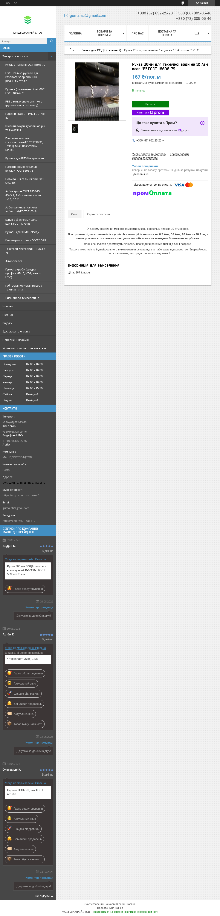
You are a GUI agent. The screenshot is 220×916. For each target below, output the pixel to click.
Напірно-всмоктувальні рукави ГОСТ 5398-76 (21, 168)
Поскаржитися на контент (107, 911)
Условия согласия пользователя (24, 348)
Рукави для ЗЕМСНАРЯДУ (22, 232)
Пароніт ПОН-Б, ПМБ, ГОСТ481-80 (25, 116)
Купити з (143, 112)
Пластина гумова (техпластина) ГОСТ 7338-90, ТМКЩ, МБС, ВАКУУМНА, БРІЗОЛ (24, 144)
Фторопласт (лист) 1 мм (22, 658)
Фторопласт (13, 261)
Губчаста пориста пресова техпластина (23, 287)
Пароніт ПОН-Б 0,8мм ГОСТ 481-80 (25, 792)
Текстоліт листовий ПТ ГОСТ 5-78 (25, 251)
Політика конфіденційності (141, 911)
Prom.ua (131, 904)
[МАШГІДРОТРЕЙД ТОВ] (28, 20)
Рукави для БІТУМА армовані (24, 158)
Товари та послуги (15, 56)
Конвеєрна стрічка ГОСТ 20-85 (25, 240)
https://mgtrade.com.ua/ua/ (21, 495)
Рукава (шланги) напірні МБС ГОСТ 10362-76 (24, 91)
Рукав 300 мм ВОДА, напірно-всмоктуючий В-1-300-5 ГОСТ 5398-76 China (26, 570)
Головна (75, 33)
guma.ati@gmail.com (16, 508)
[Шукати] (51, 41)
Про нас (8, 315)
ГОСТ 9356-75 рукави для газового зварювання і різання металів (21, 77)
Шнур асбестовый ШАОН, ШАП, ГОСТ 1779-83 (22, 221)
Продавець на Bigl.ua (110, 908)
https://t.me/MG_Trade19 (19, 521)
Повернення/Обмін (16, 340)
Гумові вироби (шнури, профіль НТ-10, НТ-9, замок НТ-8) (23, 273)
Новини (8, 306)
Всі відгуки (42, 896)
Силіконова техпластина (22, 298)
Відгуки (7, 323)
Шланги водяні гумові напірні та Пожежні (25, 128)
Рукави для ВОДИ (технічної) (101, 50)
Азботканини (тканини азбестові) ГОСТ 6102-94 (21, 209)
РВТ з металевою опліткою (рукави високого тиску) (23, 103)
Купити (150, 104)
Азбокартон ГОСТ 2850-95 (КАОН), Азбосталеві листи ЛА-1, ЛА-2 (23, 195)
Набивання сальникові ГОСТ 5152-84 (24, 181)
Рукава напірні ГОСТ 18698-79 (25, 65)
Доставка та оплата (16, 331)
